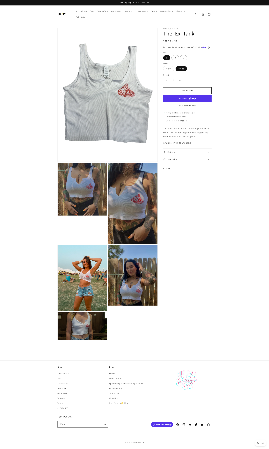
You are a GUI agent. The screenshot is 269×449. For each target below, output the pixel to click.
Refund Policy (115, 388)
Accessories (62, 383)
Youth (60, 403)
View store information (176, 120)
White (181, 69)
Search (112, 373)
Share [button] (169, 168)
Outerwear (62, 393)
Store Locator (115, 378)
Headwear (62, 388)
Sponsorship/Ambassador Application (126, 383)
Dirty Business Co (137, 443)
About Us (113, 398)
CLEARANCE (62, 408)
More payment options (187, 105)
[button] (103, 11)
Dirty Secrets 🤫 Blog (118, 403)
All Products (63, 373)
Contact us (114, 393)
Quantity (166, 75)
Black (170, 69)
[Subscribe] (105, 424)
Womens (61, 398)
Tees (59, 378)
